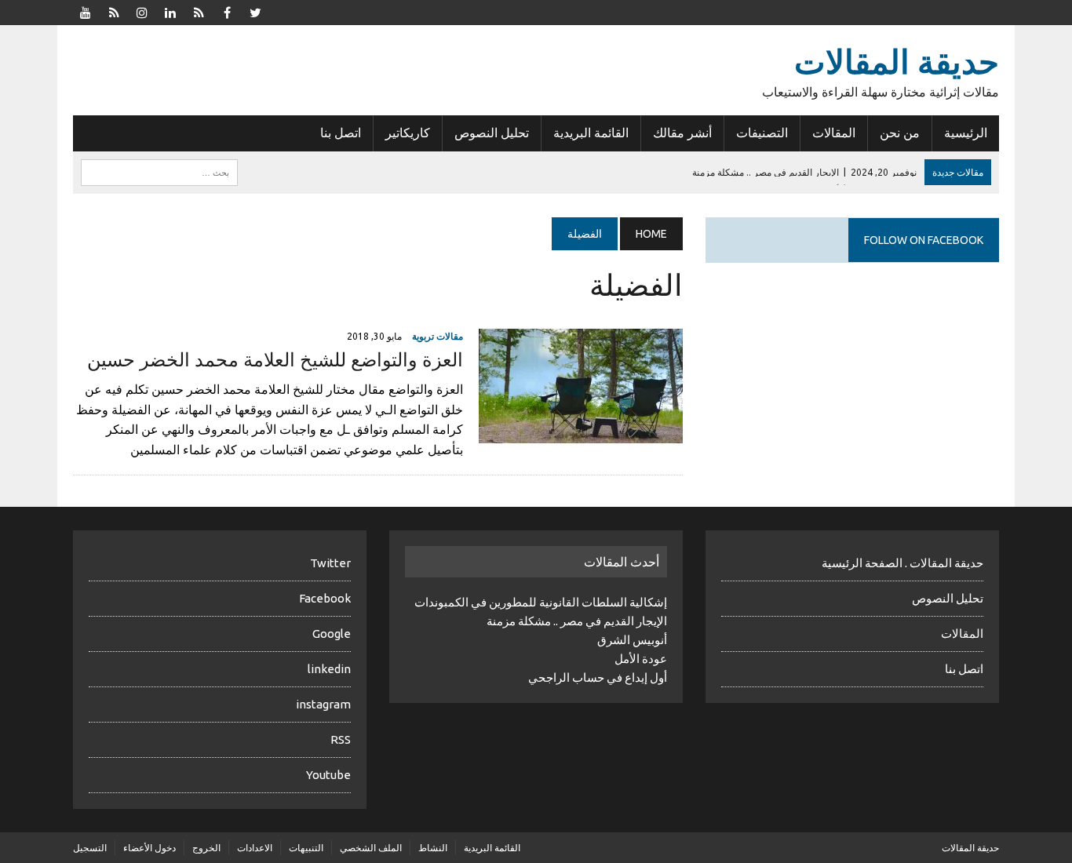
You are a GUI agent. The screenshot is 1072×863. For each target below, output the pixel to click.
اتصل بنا (340, 133)
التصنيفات (762, 133)
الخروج (206, 848)
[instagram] (142, 11)
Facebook (325, 598)
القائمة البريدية (591, 133)
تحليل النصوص (491, 133)
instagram (323, 704)
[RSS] (113, 11)
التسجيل (90, 848)
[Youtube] (85, 11)
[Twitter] (255, 11)
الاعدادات (254, 848)
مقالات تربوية (437, 336)
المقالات (833, 133)
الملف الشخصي (371, 848)
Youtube (328, 774)
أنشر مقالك (682, 133)
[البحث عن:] (159, 171)
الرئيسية (965, 133)
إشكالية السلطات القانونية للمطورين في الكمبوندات (540, 602)
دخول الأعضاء (149, 848)
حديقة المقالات (970, 848)
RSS (340, 739)
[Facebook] (226, 11)
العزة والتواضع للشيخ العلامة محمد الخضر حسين (275, 359)
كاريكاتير (407, 133)
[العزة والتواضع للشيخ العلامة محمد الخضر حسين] (581, 432)
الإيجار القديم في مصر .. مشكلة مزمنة (577, 621)
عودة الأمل (640, 658)
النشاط (432, 848)
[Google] (198, 11)
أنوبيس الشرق (632, 639)
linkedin (329, 668)
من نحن (900, 133)
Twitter (330, 563)
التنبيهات (306, 848)
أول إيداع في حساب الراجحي (597, 677)
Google (331, 633)
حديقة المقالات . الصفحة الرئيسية (902, 563)
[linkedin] (170, 11)
